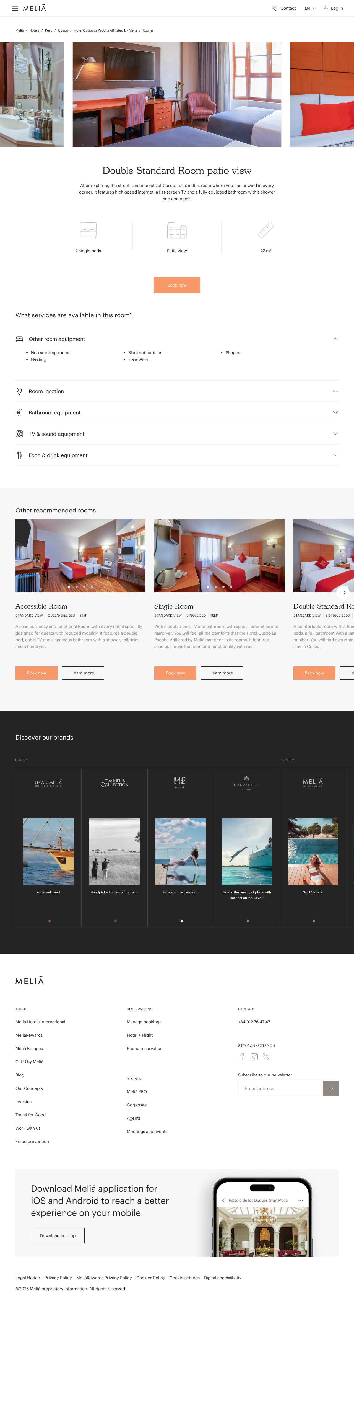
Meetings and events (147, 1131)
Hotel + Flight (140, 1035)
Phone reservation (145, 1048)
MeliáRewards (29, 1035)
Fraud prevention (32, 1141)
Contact (246, 1009)
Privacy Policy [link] (58, 1277)
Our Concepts (29, 1088)
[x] (266, 1057)
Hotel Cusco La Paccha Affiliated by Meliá (105, 30)
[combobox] (310, 8)
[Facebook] (242, 1057)
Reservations (140, 1009)
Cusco (63, 30)
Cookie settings (185, 1277)
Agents (133, 1118)
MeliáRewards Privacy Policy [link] (104, 1277)
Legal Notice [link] (27, 1277)
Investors (24, 1101)
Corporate (137, 1104)
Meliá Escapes (29, 1048)
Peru (48, 30)
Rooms (148, 30)
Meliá (19, 30)
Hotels (34, 30)
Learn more (83, 673)
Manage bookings (144, 1021)
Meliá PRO (137, 1091)
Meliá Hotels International (40, 1021)
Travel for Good (30, 1114)
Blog (19, 1075)
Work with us (27, 1128)
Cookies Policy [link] (150, 1277)
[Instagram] (254, 1057)
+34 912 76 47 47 (254, 1021)
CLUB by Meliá (29, 1061)
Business (135, 1079)
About (21, 1009)
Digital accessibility (222, 1277)
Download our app (58, 1235)
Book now (177, 285)
